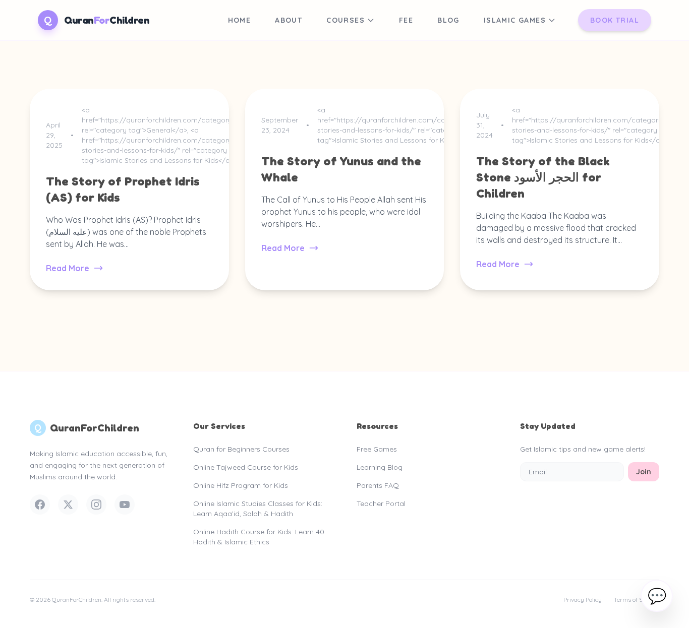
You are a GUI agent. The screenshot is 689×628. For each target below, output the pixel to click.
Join (643, 471)
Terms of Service (636, 599)
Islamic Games (515, 20)
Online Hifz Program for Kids (240, 485)
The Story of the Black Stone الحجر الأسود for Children (543, 177)
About (288, 20)
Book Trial (614, 20)
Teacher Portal (381, 503)
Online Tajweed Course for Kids (245, 467)
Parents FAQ (378, 485)
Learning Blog (380, 467)
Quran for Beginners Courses (241, 449)
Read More (67, 268)
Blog (448, 20)
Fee (406, 20)
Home (239, 20)
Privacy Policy (582, 599)
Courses (345, 20)
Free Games (377, 449)
